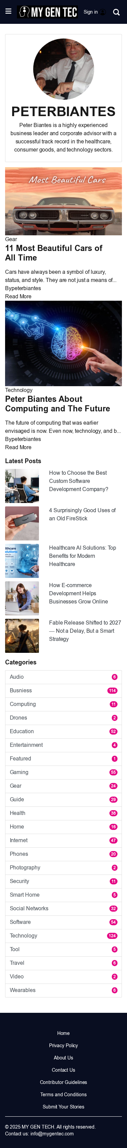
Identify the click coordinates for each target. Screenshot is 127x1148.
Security (63, 881)
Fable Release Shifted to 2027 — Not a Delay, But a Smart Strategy (85, 631)
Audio (63, 677)
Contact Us (63, 1070)
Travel (63, 963)
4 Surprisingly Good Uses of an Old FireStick (82, 514)
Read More (18, 296)
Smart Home (63, 895)
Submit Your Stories (63, 1107)
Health (63, 813)
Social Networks (63, 908)
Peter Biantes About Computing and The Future (57, 403)
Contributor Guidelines (63, 1082)
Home (63, 827)
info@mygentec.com (52, 1133)
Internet (63, 840)
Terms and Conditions (63, 1094)
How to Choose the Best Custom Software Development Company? (78, 481)
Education (63, 731)
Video (63, 976)
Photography (63, 867)
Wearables (63, 990)
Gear (11, 239)
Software (63, 922)
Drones (63, 718)
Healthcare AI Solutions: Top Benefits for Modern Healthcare (82, 556)
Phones (63, 854)
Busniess (63, 690)
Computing (63, 704)
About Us (63, 1057)
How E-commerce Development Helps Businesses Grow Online (78, 593)
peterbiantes (26, 288)
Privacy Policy (63, 1045)
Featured (63, 758)
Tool (63, 949)
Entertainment (63, 745)
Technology (19, 390)
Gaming (63, 772)
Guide (63, 799)
